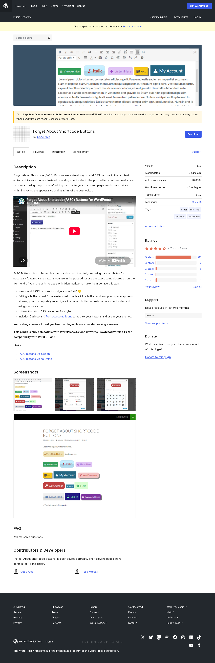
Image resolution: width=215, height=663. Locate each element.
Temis (55, 612)
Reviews (38, 151)
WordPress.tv (99, 622)
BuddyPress (175, 622)
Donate (133, 617)
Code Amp (43, 137)
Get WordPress (199, 5)
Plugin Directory (22, 16)
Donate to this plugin (158, 357)
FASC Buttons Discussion (34, 353)
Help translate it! (132, 26)
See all (198, 287)
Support (197, 151)
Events (132, 612)
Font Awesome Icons (59, 316)
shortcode (180, 216)
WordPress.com (177, 606)
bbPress (173, 617)
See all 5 (197, 202)
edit (198, 209)
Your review (152, 287)
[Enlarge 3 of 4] (131, 382)
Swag (132, 622)
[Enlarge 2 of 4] (89, 382)
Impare (94, 606)
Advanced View (155, 226)
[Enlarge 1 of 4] (48, 382)
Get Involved (135, 606)
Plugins (56, 617)
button (184, 209)
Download (193, 134)
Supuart (94, 612)
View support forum (157, 323)
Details (21, 151)
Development (81, 151)
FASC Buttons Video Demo (35, 359)
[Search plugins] (49, 37)
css (192, 209)
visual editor (194, 216)
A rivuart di (19, 606)
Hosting (17, 617)
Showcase (57, 606)
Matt (171, 612)
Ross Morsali (90, 571)
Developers (96, 617)
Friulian (49, 641)
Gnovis (17, 612)
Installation (58, 151)
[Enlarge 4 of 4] (131, 418)
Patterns (56, 622)
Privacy (17, 622)
